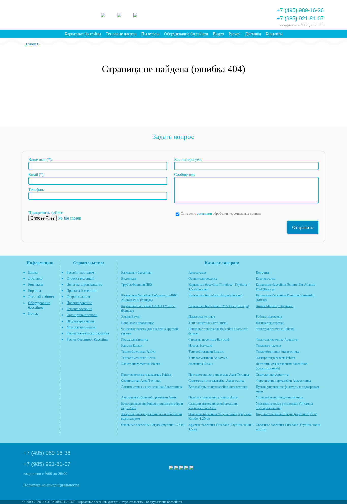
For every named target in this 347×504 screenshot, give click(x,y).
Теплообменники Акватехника (277, 352)
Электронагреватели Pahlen (275, 358)
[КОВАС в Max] (171, 468)
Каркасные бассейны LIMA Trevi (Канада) (218, 306)
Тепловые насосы (121, 34)
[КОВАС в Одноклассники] (191, 468)
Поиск (33, 313)
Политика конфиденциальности (51, 485)
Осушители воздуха (202, 278)
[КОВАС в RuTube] (139, 14)
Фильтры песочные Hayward (208, 339)
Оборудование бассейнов (186, 34)
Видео (218, 34)
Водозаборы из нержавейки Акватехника (217, 387)
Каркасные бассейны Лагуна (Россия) (215, 295)
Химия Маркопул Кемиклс (274, 306)
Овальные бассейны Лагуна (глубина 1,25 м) (152, 425)
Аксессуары (197, 272)
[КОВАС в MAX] (107, 14)
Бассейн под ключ (80, 272)
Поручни (262, 272)
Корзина (34, 291)
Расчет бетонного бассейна (87, 339)
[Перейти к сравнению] (193, 14)
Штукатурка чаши (80, 321)
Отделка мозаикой (80, 278)
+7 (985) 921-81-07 (300, 18)
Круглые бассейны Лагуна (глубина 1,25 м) (286, 414)
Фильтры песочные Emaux (275, 329)
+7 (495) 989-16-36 (300, 10)
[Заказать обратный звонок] (235, 14)
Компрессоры (266, 278)
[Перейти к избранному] (207, 14)
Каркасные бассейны (83, 34)
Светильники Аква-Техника (140, 380)
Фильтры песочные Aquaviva (277, 339)
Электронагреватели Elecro (140, 364)
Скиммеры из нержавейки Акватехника (216, 380)
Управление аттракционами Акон (279, 397)
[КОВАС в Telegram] (123, 14)
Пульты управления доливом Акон (212, 397)
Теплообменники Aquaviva (207, 358)
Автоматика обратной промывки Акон (148, 397)
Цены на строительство (84, 285)
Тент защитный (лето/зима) (207, 323)
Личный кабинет (41, 297)
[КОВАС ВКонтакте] (186, 468)
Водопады (128, 278)
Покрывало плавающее (137, 323)
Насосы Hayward (200, 345)
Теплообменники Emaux (205, 352)
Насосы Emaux (132, 345)
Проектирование (79, 303)
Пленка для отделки (270, 323)
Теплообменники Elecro (138, 358)
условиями (204, 213)
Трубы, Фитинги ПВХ (136, 285)
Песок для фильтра (134, 339)
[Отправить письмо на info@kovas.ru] (221, 14)
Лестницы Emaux (200, 364)
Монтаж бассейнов (81, 327)
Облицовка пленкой (82, 315)
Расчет (234, 34)
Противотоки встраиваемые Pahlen (146, 374)
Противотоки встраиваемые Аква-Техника (218, 374)
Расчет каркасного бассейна (88, 333)
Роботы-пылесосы (269, 316)
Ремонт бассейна (79, 309)
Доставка (253, 34)
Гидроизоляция (78, 297)
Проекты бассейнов (81, 291)
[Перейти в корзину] (248, 14)
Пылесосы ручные (201, 316)
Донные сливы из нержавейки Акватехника (152, 387)
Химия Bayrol (131, 316)
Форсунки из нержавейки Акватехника (283, 380)
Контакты (274, 34)
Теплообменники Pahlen (138, 352)
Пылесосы (150, 34)
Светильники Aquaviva (272, 374)
